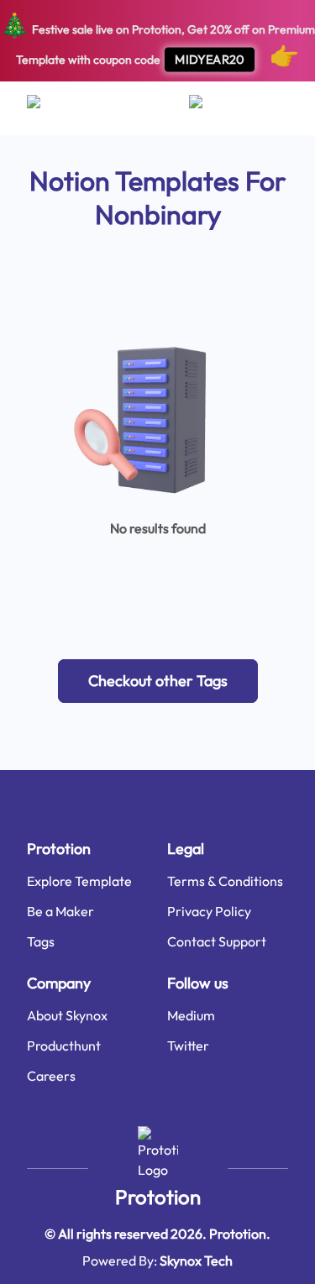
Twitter (188, 1045)
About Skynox (67, 1015)
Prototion (158, 1196)
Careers (51, 1075)
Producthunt (64, 1045)
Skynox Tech (196, 1260)
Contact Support (216, 941)
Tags (41, 941)
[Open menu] (50, 108)
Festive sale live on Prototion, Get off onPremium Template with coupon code (157, 40)
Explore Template (79, 881)
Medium (191, 1015)
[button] (158, 681)
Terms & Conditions (225, 881)
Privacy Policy (209, 911)
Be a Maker (60, 911)
